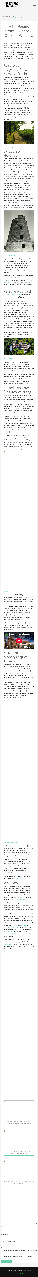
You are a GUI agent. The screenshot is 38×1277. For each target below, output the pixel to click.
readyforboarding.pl (10, 842)
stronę (17, 878)
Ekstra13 (13, 934)
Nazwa (3, 1227)
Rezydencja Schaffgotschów (13, 294)
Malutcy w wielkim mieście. (19, 899)
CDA (11, 931)
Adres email (5, 1234)
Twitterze (15, 927)
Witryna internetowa (8, 1241)
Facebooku (23, 925)
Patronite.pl (7, 944)
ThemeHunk (27, 1270)
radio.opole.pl (8, 358)
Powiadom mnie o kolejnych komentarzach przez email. (19, 1250)
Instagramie (8, 927)
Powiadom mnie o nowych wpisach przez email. (16, 1256)
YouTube (6, 931)
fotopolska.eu (11, 255)
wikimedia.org (8, 147)
